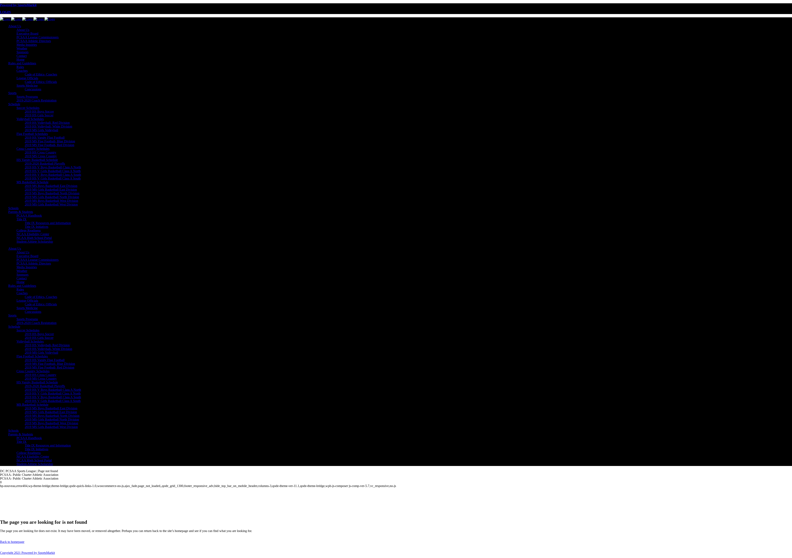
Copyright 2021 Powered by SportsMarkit (27, 552)
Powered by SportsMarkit (18, 5)
